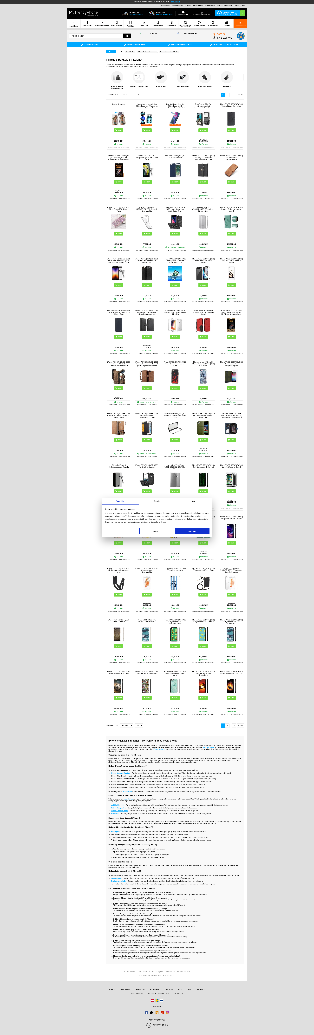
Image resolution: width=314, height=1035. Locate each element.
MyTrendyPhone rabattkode (158, 993)
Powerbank (227, 86)
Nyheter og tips (137, 993)
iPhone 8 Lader (161, 86)
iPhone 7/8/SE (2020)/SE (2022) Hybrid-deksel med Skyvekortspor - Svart (146, 415)
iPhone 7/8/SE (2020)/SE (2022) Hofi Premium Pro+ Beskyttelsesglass (231, 364)
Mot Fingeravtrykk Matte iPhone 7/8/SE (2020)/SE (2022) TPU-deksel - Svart (118, 312)
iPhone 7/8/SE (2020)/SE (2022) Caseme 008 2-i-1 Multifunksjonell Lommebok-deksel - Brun (118, 364)
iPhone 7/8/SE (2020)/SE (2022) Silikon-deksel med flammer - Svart (175, 364)
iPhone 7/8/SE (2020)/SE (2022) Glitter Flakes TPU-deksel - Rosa (118, 209)
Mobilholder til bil (117, 805)
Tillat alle (192, 531)
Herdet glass (115, 832)
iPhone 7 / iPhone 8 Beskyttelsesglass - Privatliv (119, 466)
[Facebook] (146, 1012)
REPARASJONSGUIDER (224, 6)
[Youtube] (162, 1012)
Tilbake (112, 52)
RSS (189, 989)
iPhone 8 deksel (208, 747)
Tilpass (155, 531)
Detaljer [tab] (157, 501)
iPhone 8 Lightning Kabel (139, 86)
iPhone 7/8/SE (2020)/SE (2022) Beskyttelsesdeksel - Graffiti (146, 672)
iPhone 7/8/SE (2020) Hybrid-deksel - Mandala (118, 621)
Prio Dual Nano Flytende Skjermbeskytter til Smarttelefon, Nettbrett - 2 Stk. (175, 106)
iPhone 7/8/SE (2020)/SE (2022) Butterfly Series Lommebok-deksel (231, 209)
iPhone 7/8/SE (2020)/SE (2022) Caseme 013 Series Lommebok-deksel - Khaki (118, 415)
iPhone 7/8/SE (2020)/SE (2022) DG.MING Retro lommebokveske (231, 157)
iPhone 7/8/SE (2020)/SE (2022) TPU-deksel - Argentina (175, 569)
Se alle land (157, 1006)
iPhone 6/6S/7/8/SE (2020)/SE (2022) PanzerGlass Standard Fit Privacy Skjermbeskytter (231, 312)
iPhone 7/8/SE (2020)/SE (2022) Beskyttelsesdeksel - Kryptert (203, 466)
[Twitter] (151, 1012)
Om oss (188, 6)
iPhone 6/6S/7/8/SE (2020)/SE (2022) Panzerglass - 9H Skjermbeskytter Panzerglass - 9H (119, 157)
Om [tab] (193, 501)
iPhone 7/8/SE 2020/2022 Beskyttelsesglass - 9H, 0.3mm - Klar (147, 157)
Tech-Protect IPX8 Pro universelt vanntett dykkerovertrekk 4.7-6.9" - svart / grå (203, 106)
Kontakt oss (240, 6)
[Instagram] (167, 1012)
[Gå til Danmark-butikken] (152, 1000)
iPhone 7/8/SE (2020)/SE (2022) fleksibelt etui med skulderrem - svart (118, 570)
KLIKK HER (175, 2)
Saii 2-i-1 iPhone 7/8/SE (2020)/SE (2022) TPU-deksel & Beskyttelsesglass (231, 570)
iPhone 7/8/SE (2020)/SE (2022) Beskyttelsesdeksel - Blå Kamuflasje (231, 622)
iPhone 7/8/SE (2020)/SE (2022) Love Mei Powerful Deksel (231, 466)
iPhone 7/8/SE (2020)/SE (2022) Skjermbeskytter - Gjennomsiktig (146, 570)
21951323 (187, 971)
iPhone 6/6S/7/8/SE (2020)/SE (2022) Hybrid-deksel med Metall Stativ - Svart (175, 209)
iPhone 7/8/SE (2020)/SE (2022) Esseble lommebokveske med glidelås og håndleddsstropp (146, 364)
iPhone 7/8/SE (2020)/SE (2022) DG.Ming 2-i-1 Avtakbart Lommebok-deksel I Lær (203, 157)
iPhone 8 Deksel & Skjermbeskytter (117, 87)
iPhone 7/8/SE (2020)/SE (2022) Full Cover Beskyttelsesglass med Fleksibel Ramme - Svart (118, 261)
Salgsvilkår (178, 993)
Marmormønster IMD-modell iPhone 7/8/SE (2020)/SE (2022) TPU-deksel (203, 364)
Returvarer (165, 6)
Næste (240, 95)
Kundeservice (177, 6)
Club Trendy (198, 6)
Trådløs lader (116, 878)
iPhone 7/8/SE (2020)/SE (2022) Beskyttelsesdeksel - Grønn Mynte (175, 673)
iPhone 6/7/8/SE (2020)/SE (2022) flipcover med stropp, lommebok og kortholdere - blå (231, 415)
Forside (112, 989)
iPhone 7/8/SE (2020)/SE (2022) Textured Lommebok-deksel (231, 105)
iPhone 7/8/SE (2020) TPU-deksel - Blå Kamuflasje (147, 621)
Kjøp (232, 130)
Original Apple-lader (118, 881)
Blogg (180, 989)
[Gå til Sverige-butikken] (157, 1000)
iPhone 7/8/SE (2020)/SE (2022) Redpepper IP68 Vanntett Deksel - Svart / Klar (175, 261)
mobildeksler (127, 791)
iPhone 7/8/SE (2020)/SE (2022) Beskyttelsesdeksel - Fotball (118, 672)
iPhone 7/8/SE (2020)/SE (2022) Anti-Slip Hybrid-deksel (146, 466)
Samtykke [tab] (120, 501)
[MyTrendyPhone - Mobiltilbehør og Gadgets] (83, 13)
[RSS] (157, 1012)
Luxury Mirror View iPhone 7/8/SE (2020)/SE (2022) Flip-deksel (174, 467)
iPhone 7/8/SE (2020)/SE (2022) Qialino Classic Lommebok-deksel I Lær (146, 261)
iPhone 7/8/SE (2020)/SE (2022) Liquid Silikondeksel (175, 157)
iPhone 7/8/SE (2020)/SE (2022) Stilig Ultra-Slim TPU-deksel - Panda (231, 261)
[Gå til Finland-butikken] (161, 1000)
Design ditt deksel (118, 104)
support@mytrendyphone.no (163, 971)
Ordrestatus (140, 989)
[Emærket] (241, 36)
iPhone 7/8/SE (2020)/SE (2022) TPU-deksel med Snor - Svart (203, 569)
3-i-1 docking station (118, 808)
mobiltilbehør (128, 799)
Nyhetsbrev (210, 6)
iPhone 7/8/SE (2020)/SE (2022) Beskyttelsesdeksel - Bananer (203, 621)
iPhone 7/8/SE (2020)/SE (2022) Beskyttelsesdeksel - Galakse (231, 518)
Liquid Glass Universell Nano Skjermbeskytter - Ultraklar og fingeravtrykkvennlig (146, 106)
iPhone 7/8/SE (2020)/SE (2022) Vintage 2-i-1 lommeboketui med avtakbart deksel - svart (146, 312)
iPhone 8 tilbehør (159, 749)
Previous (108, 80)
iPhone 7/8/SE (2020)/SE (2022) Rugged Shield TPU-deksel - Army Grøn (203, 415)
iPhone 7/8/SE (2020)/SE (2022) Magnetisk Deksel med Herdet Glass (175, 415)
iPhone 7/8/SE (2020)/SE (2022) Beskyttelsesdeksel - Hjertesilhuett (203, 673)
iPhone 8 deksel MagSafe (120, 773)
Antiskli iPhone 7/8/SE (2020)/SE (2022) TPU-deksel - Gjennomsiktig (147, 209)
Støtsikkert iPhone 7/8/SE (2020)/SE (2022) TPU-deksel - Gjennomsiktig (203, 209)
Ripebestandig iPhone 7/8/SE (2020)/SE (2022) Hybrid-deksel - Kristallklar (175, 312)
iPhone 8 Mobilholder (205, 86)
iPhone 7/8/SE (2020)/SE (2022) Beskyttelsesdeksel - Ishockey (231, 672)
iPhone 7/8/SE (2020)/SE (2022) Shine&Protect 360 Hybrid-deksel (203, 261)
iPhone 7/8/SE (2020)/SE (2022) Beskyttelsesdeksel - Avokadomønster (175, 622)
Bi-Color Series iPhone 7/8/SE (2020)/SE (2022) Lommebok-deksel (203, 312)
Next (241, 80)
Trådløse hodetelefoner (119, 811)
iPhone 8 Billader (183, 86)
